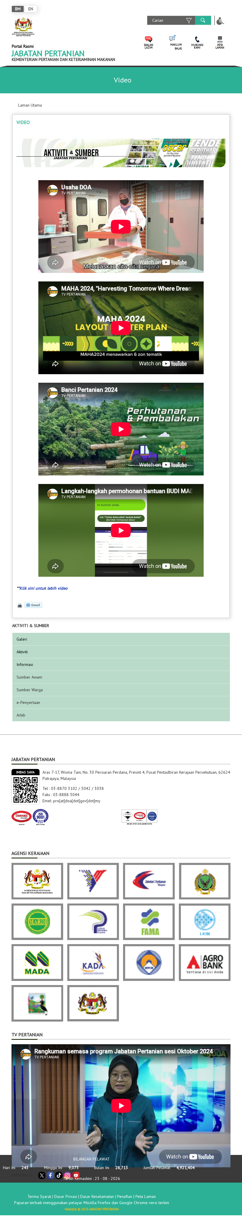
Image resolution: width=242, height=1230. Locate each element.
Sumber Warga (30, 689)
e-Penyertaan (28, 702)
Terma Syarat (39, 1196)
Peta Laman (145, 1196)
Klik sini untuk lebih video (43, 588)
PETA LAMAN (219, 46)
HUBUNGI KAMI (197, 46)
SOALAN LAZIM (148, 46)
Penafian (124, 1196)
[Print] (19, 605)
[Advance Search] (189, 21)
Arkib (21, 715)
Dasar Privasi (65, 1196)
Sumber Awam (29, 677)
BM (18, 8)
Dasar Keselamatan (97, 1196)
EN (30, 8)
